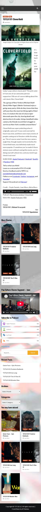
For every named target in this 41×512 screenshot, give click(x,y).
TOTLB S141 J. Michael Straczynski (14, 206)
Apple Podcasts (17, 198)
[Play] (5, 191)
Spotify (35, 159)
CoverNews (16, 509)
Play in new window (17, 195)
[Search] (37, 8)
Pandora (7, 162)
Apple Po (16, 159)
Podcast (5, 16)
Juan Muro (7, 22)
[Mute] (30, 191)
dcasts (21, 159)
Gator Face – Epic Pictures (11, 365)
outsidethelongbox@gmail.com (14, 174)
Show (10, 16)
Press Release (11, 429)
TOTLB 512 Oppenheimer (30, 211)
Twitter (23, 176)
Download (29, 195)
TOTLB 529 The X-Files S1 (10, 279)
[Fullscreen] (37, 312)
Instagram (30, 176)
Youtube (6, 179)
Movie (4, 429)
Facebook (16, 176)
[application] (20, 191)
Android (28, 159)
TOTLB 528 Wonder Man (11, 380)
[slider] (34, 191)
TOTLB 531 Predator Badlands (9, 247)
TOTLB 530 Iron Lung (29, 246)
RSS (12, 162)
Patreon (23, 182)
